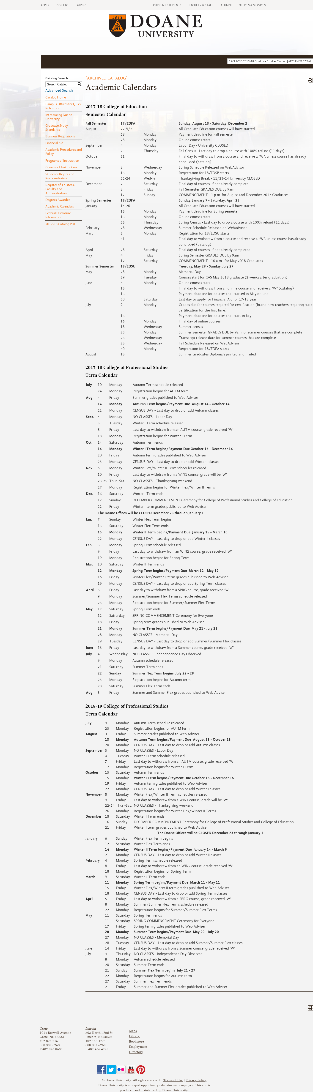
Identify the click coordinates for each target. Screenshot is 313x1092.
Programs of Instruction (62, 160)
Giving (82, 5)
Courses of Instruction (61, 167)
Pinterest (140, 1070)
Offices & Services (252, 5)
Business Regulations (60, 136)
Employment (138, 1047)
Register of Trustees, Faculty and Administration (60, 189)
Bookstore (136, 1041)
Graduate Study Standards (56, 127)
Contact (63, 5)
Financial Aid (54, 143)
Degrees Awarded (57, 200)
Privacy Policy (196, 1080)
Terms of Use (173, 1080)
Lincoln (90, 1029)
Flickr (121, 1070)
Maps (133, 1031)
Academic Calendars (59, 206)
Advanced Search (59, 90)
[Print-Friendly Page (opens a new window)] (310, 80)
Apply (45, 5)
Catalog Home (55, 97)
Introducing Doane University (58, 117)
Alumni (226, 5)
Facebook (101, 1070)
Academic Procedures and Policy (63, 151)
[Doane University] (155, 36)
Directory (136, 1052)
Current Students (167, 5)
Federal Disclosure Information (58, 215)
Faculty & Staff (201, 5)
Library (134, 1036)
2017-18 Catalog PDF (60, 224)
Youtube (130, 1070)
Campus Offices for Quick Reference (63, 106)
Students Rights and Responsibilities (59, 176)
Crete (44, 1029)
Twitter (111, 1070)
